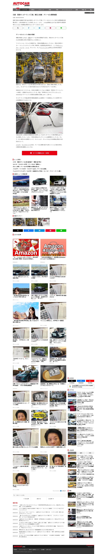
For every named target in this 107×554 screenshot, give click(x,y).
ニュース (24, 9)
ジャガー (18, 144)
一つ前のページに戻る (19, 495)
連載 (77, 9)
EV (16, 9)
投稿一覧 (39, 498)
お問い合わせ (48, 549)
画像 (50, 9)
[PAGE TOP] (90, 546)
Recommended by (56, 490)
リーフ (27, 47)
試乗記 (32, 9)
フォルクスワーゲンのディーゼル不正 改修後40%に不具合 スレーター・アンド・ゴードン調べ (37, 171)
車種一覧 (84, 9)
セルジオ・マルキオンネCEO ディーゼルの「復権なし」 (27, 164)
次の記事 (50, 498)
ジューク (22, 47)
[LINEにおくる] (61, 28)
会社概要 (42, 549)
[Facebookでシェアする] (29, 28)
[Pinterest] (50, 28)
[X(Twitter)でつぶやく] (18, 28)
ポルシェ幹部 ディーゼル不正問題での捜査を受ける (26, 166)
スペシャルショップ (67, 9)
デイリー (72, 453)
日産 (29, 37)
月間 (90, 453)
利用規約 (15, 549)
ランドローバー (26, 144)
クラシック (41, 9)
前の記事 (27, 498)
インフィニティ (44, 47)
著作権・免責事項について (34, 549)
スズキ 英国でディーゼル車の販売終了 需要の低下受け (27, 162)
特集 (57, 9)
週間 (81, 453)
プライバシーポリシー (23, 549)
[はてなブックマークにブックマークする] (40, 28)
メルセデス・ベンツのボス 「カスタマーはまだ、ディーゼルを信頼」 (30, 169)
